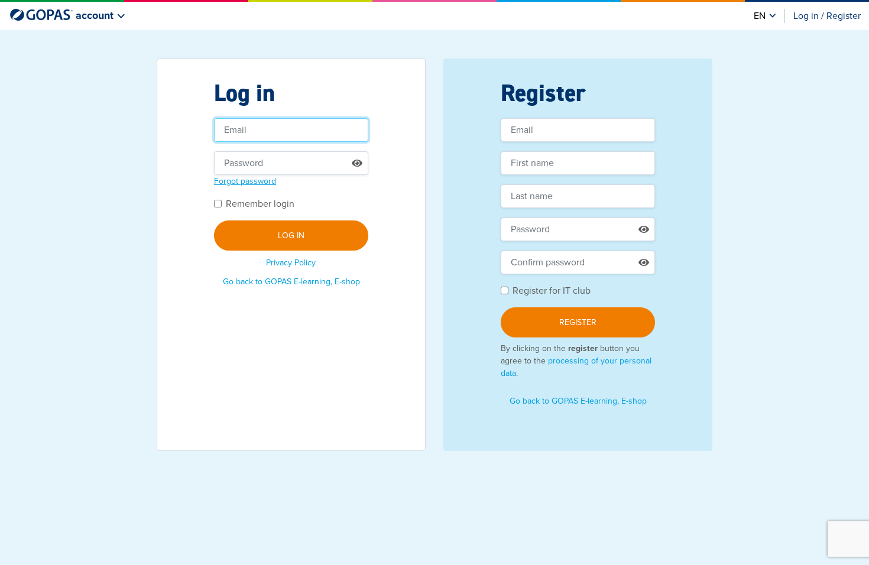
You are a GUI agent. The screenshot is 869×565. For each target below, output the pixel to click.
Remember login (260, 204)
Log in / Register (827, 16)
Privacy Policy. (291, 263)
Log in (291, 235)
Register (577, 322)
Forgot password (245, 181)
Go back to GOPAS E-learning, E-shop (291, 282)
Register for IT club (552, 291)
